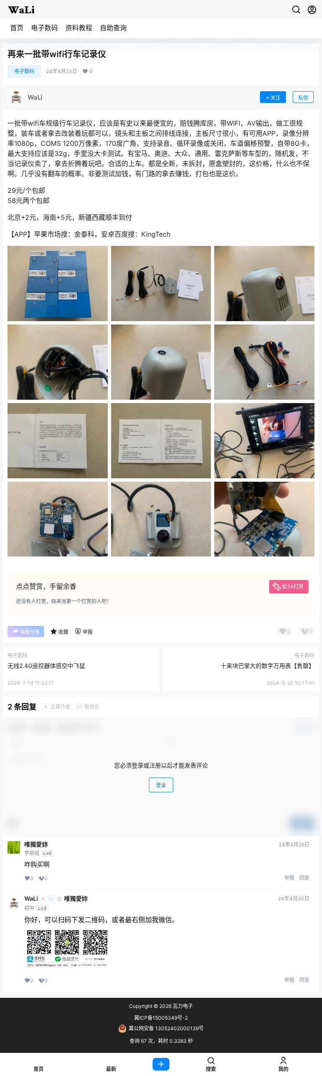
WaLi (31, 899)
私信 (303, 98)
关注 (275, 98)
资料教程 (78, 28)
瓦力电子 (182, 1006)
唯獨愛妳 (36, 844)
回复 (304, 878)
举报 (289, 878)
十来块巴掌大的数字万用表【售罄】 (267, 665)
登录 (161, 785)
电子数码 (44, 28)
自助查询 (113, 28)
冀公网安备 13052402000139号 (166, 1028)
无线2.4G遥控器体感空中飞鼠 (46, 665)
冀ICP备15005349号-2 (161, 1018)
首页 (16, 28)
